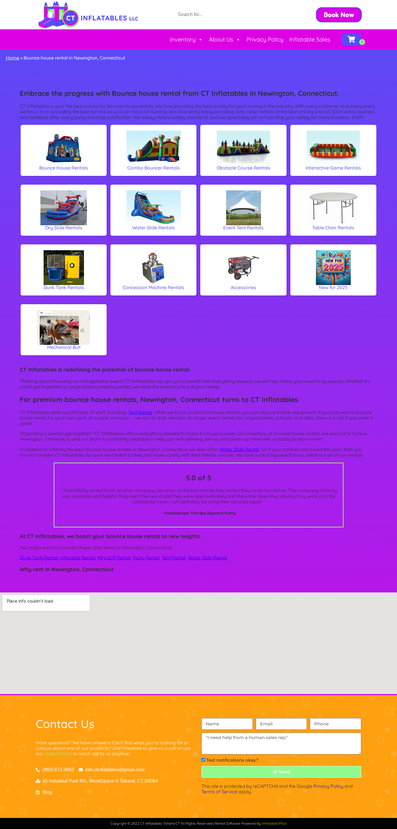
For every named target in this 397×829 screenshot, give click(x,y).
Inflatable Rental (77, 558)
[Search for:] (214, 14)
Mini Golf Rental (114, 558)
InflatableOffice (274, 823)
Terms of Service (219, 791)
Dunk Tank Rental (39, 558)
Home (12, 58)
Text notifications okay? (232, 760)
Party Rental (146, 558)
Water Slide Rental (239, 449)
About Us (221, 39)
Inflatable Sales (309, 39)
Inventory (183, 39)
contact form (58, 753)
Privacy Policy (264, 39)
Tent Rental (140, 412)
